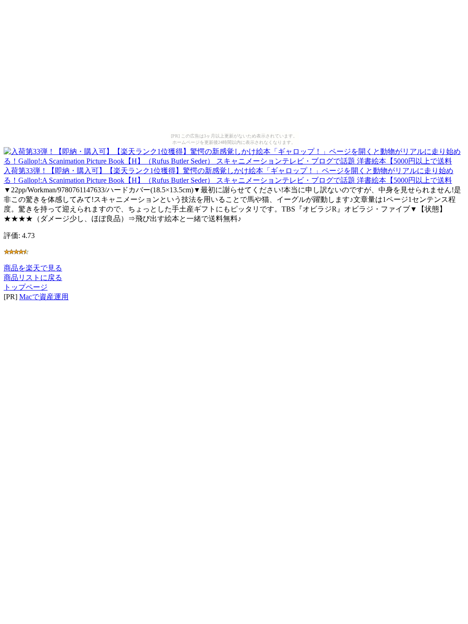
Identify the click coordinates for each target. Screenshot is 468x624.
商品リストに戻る (33, 277)
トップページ (26, 287)
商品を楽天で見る (33, 268)
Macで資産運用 (44, 297)
